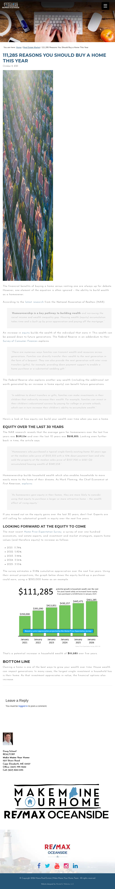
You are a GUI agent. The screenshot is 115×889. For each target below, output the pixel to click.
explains (27, 483)
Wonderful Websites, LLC (65, 884)
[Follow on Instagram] (66, 866)
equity (26, 333)
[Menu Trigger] (105, 6)
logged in (23, 706)
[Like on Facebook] (39, 866)
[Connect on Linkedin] (75, 866)
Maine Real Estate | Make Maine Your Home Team (12, 22)
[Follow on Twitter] (47, 866)
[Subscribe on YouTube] (57, 866)
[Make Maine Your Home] (57, 839)
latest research (34, 302)
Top (108, 882)
